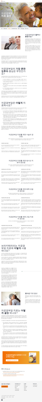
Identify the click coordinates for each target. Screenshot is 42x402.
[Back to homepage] (3, 1)
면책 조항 (25, 390)
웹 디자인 (4, 398)
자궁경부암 (25, 386)
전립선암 (25, 387)
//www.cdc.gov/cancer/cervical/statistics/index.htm (11, 372)
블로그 (16, 387)
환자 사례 (16, 386)
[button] (39, 1)
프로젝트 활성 (17, 390)
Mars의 (2, 398)
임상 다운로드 (35, 386)
